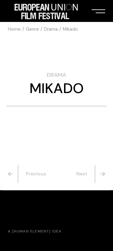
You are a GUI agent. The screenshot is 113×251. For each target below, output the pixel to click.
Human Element (31, 231)
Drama (56, 75)
